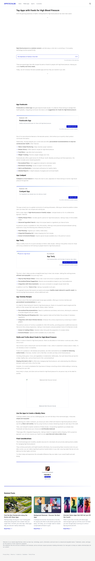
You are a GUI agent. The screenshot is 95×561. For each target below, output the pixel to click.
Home (19, 3)
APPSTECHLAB (10, 4)
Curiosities (39, 3)
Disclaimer (25, 554)
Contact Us (18, 554)
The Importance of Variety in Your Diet (28, 56)
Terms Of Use (32, 554)
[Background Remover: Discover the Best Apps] (47, 504)
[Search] (90, 3)
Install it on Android (69, 262)
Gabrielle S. (47, 474)
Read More (7, 528)
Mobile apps (26, 3)
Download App (72, 126)
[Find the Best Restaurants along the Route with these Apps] (18, 504)
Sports (32, 3)
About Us (13, 554)
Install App (73, 197)
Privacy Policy (6, 554)
